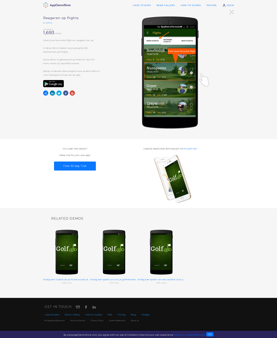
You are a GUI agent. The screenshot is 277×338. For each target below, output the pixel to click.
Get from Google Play (53, 83)
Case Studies (142, 5)
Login (230, 5)
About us (135, 320)
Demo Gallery (166, 5)
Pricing (212, 5)
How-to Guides (191, 5)
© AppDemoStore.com (55, 320)
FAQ (109, 314)
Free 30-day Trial (75, 165)
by (170, 27)
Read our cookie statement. (190, 335)
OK (210, 334)
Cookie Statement (117, 320)
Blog (133, 314)
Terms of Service (77, 320)
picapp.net (190, 148)
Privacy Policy (97, 320)
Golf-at (49, 23)
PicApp (146, 314)
